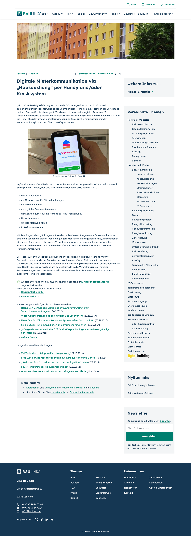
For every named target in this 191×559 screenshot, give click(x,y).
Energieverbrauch (137, 305)
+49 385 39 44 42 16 (32, 507)
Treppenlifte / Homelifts (145, 265)
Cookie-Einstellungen (160, 487)
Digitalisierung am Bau (141, 314)
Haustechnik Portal (138, 165)
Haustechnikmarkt (138, 319)
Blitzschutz (142, 197)
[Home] (42, 473)
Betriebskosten (136, 310)
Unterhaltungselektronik (145, 142)
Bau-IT (81, 13)
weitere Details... (30, 337)
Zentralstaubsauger (143, 255)
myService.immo (30, 296)
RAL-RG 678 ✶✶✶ (146, 201)
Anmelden (129, 482)
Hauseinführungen (147, 183)
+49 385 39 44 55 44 (32, 504)
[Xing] (52, 519)
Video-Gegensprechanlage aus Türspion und (52, 315)
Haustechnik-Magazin (74, 387)
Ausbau (74, 482)
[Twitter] (37, 519)
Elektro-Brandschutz (148, 192)
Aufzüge (136, 151)
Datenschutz (156, 482)
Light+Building (140, 328)
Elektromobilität (141, 274)
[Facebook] (42, 519)
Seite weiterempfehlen (140, 393)
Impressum (155, 477)
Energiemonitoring (142, 233)
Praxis (73, 492)
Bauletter (165, 420)
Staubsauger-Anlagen (144, 147)
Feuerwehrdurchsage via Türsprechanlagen (44, 366)
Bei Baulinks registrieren (141, 385)
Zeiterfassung (139, 237)
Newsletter (130, 477)
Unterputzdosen (145, 174)
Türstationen (139, 138)
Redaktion (33, 73)
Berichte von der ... (138, 351)
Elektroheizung (140, 251)
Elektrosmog (134, 292)
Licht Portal (134, 346)
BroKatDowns (103, 492)
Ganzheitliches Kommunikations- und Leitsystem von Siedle (53, 371)
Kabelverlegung (145, 178)
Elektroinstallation (142, 124)
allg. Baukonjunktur (143, 324)
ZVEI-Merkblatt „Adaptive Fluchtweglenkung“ (46, 353)
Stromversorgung (137, 301)
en (32, 387)
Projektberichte (136, 342)
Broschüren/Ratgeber (139, 333)
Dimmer (136, 215)
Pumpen (136, 160)
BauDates (129, 13)
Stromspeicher (144, 187)
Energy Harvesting (142, 224)
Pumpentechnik (140, 278)
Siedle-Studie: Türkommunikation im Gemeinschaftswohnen (53, 324)
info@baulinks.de (31, 511)
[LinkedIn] (47, 519)
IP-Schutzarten (145, 206)
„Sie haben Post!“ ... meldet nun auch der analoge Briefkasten (54, 362)
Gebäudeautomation (143, 128)
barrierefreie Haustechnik (141, 287)
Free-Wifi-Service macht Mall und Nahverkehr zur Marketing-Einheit (58, 357)
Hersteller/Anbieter (138, 119)
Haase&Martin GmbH (32, 291)
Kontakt (128, 492)
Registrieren (130, 487)
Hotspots (100, 477)
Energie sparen (104, 482)
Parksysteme (139, 156)
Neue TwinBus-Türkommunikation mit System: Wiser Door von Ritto (57, 320)
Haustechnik (58, 392)
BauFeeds (101, 497)
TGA (72, 487)
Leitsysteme (51, 387)
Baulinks (21, 73)
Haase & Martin (139, 91)
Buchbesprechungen (139, 337)
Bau (72, 477)
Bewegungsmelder (142, 219)
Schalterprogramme (143, 133)
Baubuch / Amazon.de (82, 392)
